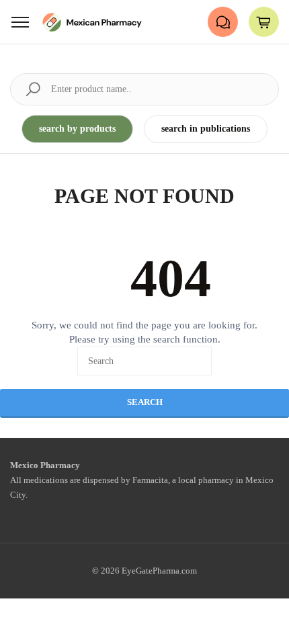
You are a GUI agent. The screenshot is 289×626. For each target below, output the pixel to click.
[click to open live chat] (223, 22)
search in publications (205, 129)
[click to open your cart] (264, 22)
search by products (77, 129)
